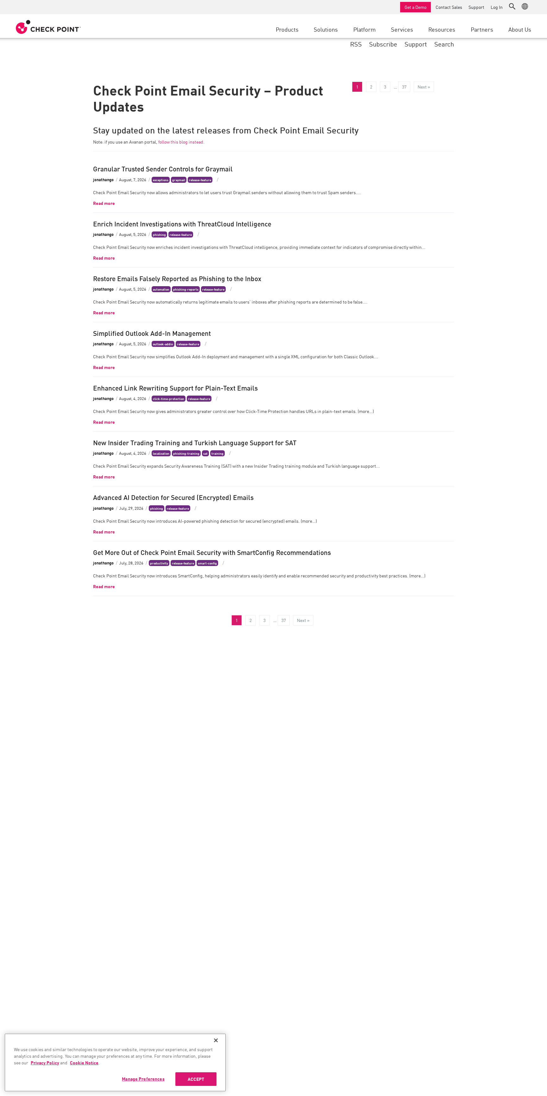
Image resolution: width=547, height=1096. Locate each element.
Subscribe (383, 43)
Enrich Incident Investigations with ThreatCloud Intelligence (182, 223)
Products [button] (287, 29)
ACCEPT (196, 1079)
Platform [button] (364, 29)
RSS (356, 43)
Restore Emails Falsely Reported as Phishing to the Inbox (177, 278)
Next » (424, 86)
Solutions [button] (326, 29)
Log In (497, 7)
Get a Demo (415, 7)
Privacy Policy (45, 1062)
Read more (104, 203)
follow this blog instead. (181, 142)
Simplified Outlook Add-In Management (152, 332)
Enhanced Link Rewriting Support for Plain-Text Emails (175, 387)
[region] (115, 1062)
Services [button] (402, 29)
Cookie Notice (84, 1062)
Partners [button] (482, 29)
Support (476, 7)
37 (404, 86)
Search (444, 43)
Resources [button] (441, 29)
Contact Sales (449, 7)
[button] (512, 6)
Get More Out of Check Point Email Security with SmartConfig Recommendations (212, 552)
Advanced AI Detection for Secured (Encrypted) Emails (173, 497)
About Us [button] (519, 29)
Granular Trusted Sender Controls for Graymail (163, 168)
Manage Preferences (143, 1078)
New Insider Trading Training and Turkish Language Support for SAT (195, 442)
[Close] (216, 1040)
